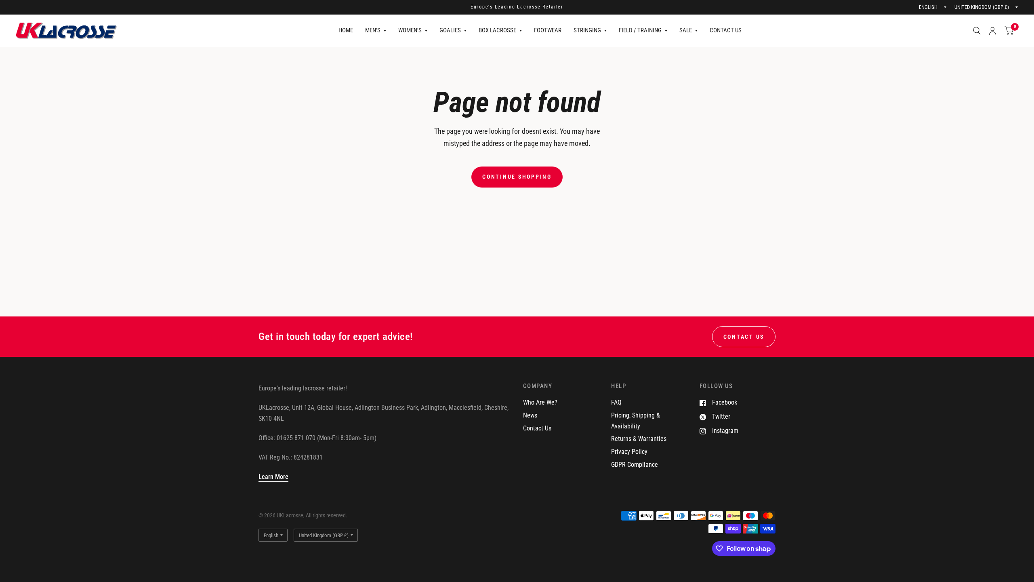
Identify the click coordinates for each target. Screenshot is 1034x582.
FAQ (616, 402)
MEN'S (372, 30)
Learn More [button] (273, 477)
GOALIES (450, 30)
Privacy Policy (629, 451)
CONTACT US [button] (743, 336)
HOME (345, 30)
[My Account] (992, 31)
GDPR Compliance (634, 464)
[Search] (977, 31)
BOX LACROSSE (497, 30)
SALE (685, 30)
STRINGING (587, 30)
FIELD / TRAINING (640, 30)
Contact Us (537, 428)
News (530, 415)
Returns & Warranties (638, 439)
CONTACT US (726, 30)
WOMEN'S (410, 30)
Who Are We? (540, 402)
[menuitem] (345, 30)
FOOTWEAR (547, 30)
